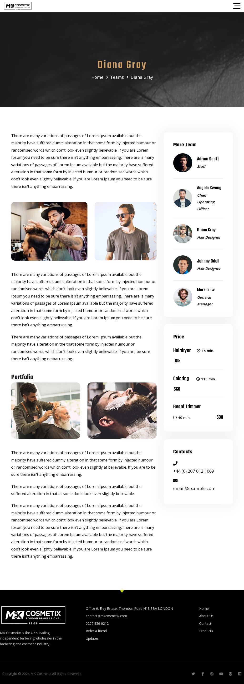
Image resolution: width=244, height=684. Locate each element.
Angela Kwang (209, 188)
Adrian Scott (208, 159)
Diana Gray (206, 230)
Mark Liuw (206, 290)
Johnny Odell (208, 261)
